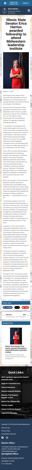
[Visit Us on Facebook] (2, 437)
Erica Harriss (13, 9)
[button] (29, 10)
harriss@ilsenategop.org (9, 451)
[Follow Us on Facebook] (5, 3)
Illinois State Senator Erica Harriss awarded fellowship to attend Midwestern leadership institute (16, 349)
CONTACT (25, 3)
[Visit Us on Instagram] (7, 437)
